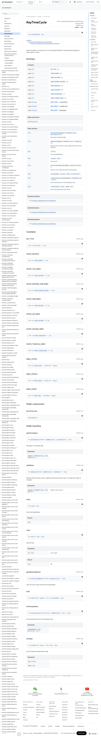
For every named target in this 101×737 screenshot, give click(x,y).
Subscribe (81, 733)
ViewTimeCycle (54, 134)
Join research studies (93, 713)
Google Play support (93, 711)
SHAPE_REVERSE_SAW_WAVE (58, 81)
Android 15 (65, 709)
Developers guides (79, 710)
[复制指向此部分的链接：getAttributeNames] (42, 572)
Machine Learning (40, 707)
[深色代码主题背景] (82, 33)
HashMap (68, 133)
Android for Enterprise (28, 707)
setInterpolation (56, 178)
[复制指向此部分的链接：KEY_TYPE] (35, 239)
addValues (54, 141)
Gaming (38, 704)
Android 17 (65, 704)
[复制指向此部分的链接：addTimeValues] (39, 433)
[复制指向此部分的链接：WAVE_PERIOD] (39, 374)
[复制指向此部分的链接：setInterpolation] (40, 607)
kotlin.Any (28, 40)
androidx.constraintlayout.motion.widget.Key (40, 42)
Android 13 (64, 715)
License (30, 733)
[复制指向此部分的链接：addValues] (35, 465)
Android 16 (65, 707)
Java (82, 27)
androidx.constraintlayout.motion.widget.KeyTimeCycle (45, 43)
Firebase (57, 726)
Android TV (52, 716)
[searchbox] (10, 13)
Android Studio (90, 2)
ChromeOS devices (54, 711)
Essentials (19, 2)
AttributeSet (75, 174)
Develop (30, 2)
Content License (67, 675)
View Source (78, 23)
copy (52, 158)
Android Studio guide (80, 708)
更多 (40, 2)
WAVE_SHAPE (54, 110)
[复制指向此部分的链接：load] (31, 592)
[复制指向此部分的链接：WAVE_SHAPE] (38, 389)
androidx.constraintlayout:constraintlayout (72, 21)
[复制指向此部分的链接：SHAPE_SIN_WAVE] (41, 314)
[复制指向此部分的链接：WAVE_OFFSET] (38, 359)
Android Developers (31, 16)
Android (25, 704)
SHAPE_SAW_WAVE (55, 85)
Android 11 (64, 720)
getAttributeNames (56, 165)
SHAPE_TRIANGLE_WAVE (57, 98)
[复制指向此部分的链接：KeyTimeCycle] (38, 411)
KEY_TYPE (53, 69)
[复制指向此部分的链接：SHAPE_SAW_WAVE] (42, 299)
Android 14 (65, 712)
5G (37, 717)
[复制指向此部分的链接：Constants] (37, 232)
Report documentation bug (93, 707)
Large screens (52, 706)
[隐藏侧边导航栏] (19, 734)
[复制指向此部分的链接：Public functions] (42, 426)
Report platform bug (93, 704)
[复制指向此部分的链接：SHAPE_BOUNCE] (40, 254)
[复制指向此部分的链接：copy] (31, 530)
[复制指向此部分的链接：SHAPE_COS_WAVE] (42, 269)
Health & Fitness (40, 709)
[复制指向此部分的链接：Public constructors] (46, 404)
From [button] (43, 200)
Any (71, 186)
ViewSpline (77, 141)
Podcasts (25, 720)
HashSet (72, 165)
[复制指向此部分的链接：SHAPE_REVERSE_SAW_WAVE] (49, 284)
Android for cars (53, 714)
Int (33, 69)
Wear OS (51, 708)
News (24, 715)
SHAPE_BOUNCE (55, 73)
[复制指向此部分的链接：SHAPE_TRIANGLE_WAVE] (46, 344)
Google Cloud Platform (69, 726)
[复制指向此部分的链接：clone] (32, 500)
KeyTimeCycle (36, 34)
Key (43, 34)
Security (25, 709)
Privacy (38, 715)
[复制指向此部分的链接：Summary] (36, 59)
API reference (6, 8)
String (34, 102)
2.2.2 (82, 25)
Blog (24, 717)
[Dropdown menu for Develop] (35, 2)
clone (52, 151)
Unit (29, 133)
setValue (53, 186)
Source (25, 712)
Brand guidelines (38, 733)
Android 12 (65, 717)
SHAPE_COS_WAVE (55, 77)
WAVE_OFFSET (54, 102)
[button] (10, 71)
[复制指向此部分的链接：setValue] (34, 639)
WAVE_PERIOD (54, 106)
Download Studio (79, 715)
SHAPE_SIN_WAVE (55, 90)
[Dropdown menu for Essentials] (24, 2)
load (52, 174)
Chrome (50, 726)
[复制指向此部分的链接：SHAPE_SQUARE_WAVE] (45, 329)
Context (62, 174)
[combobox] (59, 1)
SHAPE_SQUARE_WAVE (56, 94)
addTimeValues (55, 133)
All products (81, 726)
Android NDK (78, 718)
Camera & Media (40, 712)
